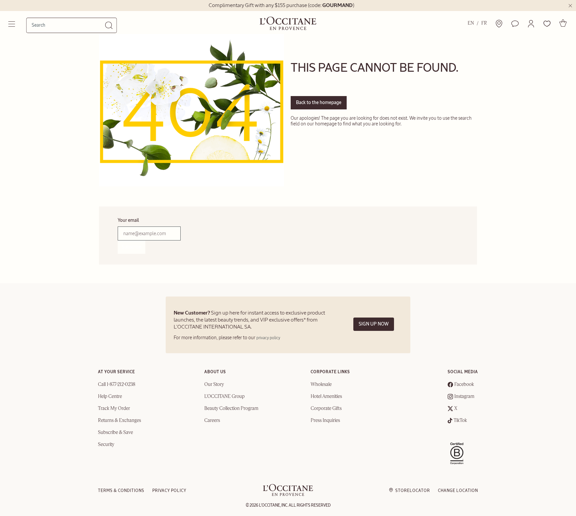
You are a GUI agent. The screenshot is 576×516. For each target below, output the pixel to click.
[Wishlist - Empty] (547, 23)
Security (106, 444)
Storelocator (412, 490)
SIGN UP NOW (374, 324)
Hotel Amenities (326, 396)
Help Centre (110, 396)
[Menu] (12, 24)
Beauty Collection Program (231, 408)
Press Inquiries (325, 420)
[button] (531, 23)
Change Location (458, 490)
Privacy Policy (169, 490)
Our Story (214, 384)
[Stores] (499, 23)
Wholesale (321, 384)
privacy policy (268, 338)
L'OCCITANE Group (224, 396)
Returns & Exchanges (119, 420)
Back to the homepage (318, 102)
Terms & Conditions (121, 490)
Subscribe (131, 247)
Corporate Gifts (326, 408)
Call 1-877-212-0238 (116, 384)
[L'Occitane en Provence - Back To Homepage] (288, 494)
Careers (212, 420)
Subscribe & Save (115, 432)
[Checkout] (563, 23)
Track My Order (114, 408)
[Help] (515, 23)
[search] (68, 25)
